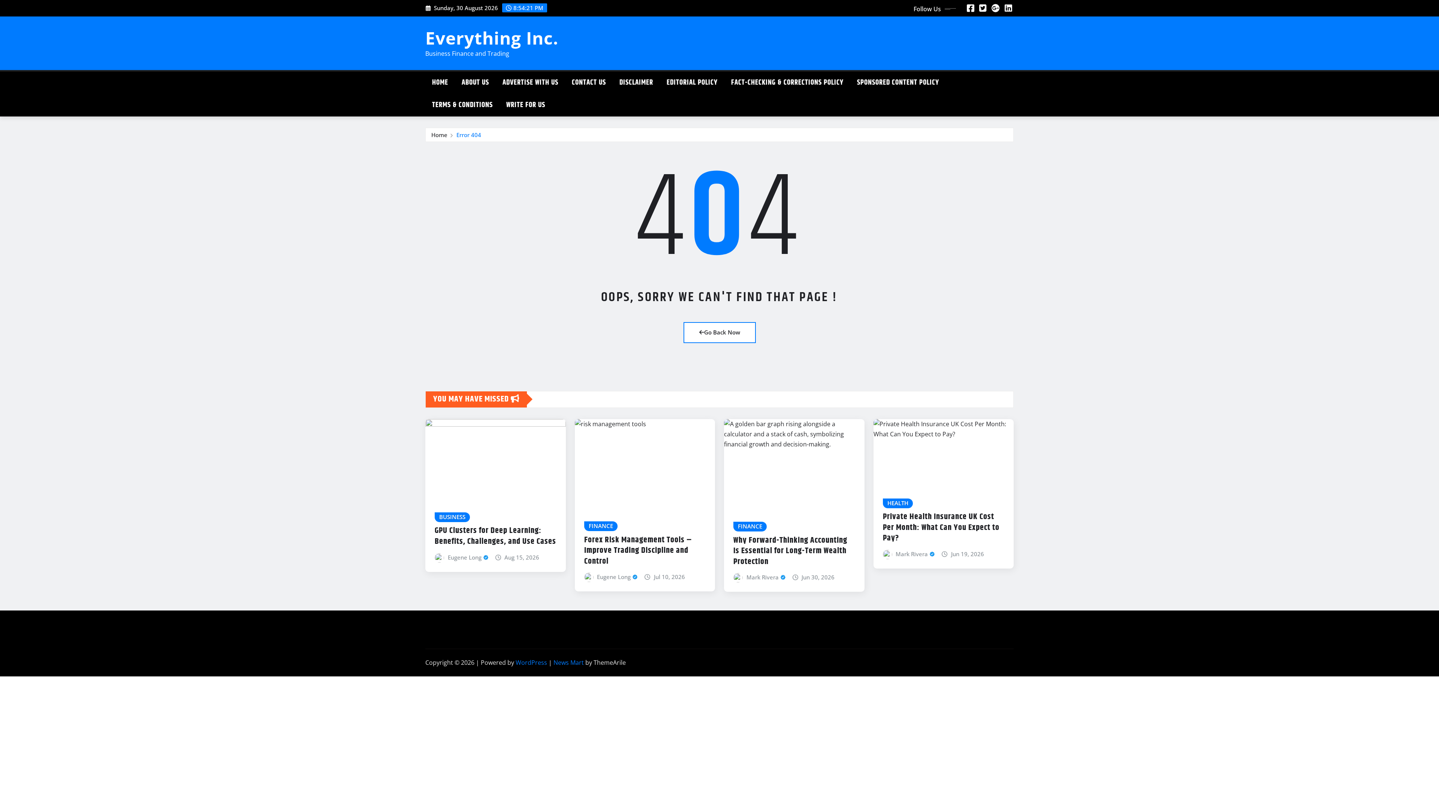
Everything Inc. (491, 37)
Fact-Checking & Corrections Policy (787, 82)
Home (440, 82)
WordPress (531, 662)
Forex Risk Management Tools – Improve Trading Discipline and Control (638, 551)
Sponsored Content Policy (898, 82)
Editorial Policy (692, 82)
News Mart (568, 662)
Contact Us (589, 82)
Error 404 (468, 135)
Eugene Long (465, 557)
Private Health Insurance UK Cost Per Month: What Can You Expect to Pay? (941, 527)
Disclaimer (636, 82)
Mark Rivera (762, 577)
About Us (475, 82)
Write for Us (525, 105)
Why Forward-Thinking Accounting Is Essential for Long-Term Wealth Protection (790, 551)
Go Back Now (722, 332)
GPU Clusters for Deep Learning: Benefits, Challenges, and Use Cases (495, 536)
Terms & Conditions (462, 105)
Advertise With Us (530, 82)
